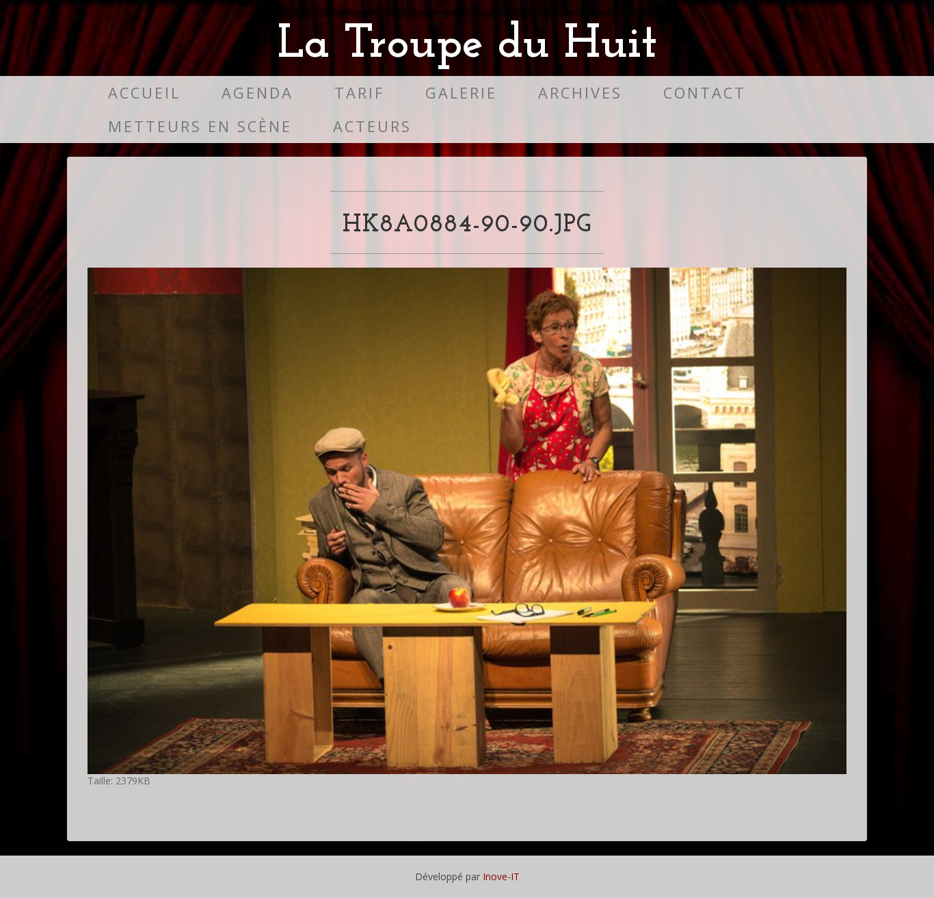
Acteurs (372, 126)
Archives (580, 93)
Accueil (144, 93)
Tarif (359, 93)
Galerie (461, 93)
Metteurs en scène (200, 126)
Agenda (257, 93)
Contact (704, 93)
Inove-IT (501, 876)
